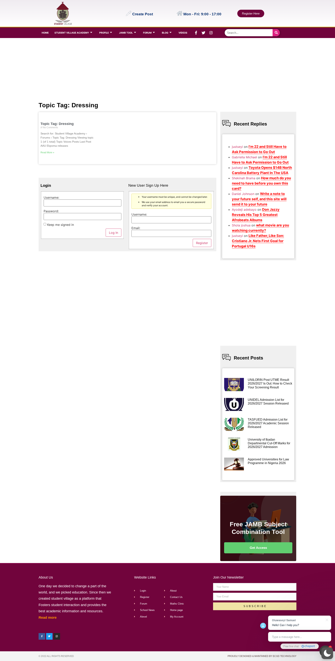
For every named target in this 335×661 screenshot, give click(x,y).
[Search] (276, 32)
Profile (104, 32)
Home (45, 32)
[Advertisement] (166, 69)
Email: (135, 228)
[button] (327, 653)
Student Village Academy (71, 32)
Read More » (47, 152)
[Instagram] (211, 32)
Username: (51, 197)
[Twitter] (203, 32)
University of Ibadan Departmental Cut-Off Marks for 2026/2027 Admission (269, 443)
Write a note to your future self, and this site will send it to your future (259, 199)
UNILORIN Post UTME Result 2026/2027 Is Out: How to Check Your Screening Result (270, 383)
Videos (183, 32)
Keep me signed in (60, 224)
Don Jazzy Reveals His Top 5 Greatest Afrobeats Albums (256, 214)
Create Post (142, 14)
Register (202, 243)
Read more (48, 617)
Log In (113, 233)
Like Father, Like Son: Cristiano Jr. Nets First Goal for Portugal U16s (258, 241)
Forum (147, 32)
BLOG (165, 32)
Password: (51, 211)
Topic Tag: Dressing (57, 124)
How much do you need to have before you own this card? (261, 183)
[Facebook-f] (196, 32)
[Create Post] (128, 13)
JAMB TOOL (126, 32)
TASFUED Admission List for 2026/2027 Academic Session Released (268, 423)
